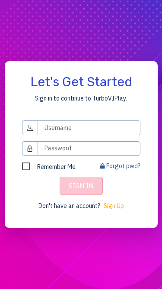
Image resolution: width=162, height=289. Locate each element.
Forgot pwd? (122, 166)
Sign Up (114, 206)
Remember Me (56, 167)
